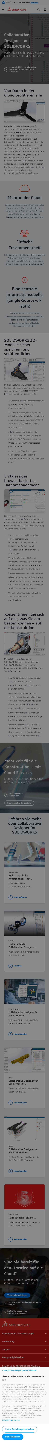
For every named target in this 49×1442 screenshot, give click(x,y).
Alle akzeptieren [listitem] (12, 1437)
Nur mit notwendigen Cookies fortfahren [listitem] (20, 1370)
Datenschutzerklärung (11, 1420)
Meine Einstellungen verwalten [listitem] (19, 1429)
